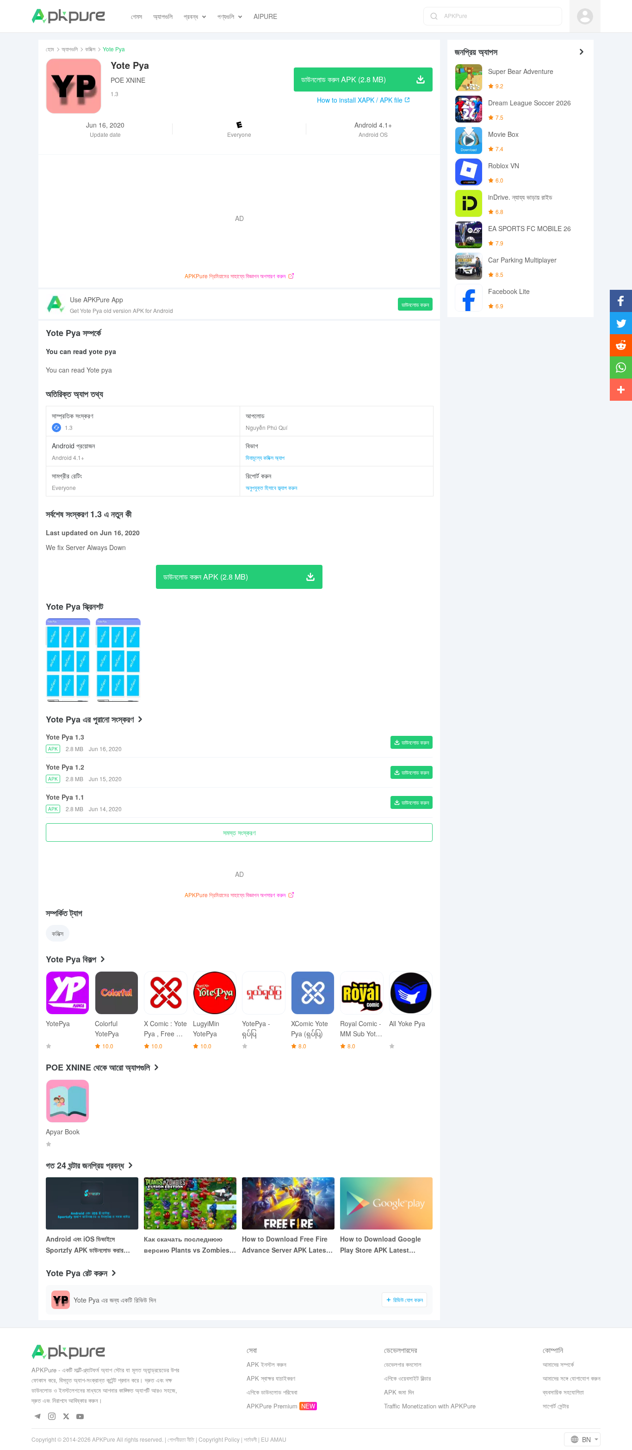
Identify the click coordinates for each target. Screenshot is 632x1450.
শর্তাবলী (250, 1439)
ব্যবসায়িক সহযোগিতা (563, 1392)
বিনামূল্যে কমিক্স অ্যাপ (265, 457)
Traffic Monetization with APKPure (430, 1405)
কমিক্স (90, 49)
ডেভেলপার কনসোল (402, 1364)
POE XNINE (128, 80)
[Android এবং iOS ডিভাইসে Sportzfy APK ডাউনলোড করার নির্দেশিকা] (92, 1203)
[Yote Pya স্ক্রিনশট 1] (118, 660)
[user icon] (585, 16)
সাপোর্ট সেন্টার (556, 1405)
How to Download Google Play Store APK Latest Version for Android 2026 (380, 1244)
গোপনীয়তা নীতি (180, 1439)
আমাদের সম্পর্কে (558, 1364)
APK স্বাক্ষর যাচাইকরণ (271, 1378)
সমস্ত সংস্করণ (239, 832)
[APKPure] (68, 16)
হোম (50, 49)
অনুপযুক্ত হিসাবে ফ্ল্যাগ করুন (271, 487)
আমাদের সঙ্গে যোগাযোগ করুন (572, 1378)
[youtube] (80, 1417)
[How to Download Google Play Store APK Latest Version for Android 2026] (386, 1203)
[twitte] (66, 1417)
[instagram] (51, 1417)
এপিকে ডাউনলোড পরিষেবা (272, 1392)
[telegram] (37, 1417)
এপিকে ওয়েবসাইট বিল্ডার (407, 1378)
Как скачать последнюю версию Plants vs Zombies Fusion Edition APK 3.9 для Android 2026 (187, 1244)
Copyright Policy (219, 1439)
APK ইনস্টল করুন (266, 1364)
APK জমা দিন (399, 1392)
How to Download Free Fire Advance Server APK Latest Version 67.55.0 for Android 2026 (285, 1244)
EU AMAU (273, 1439)
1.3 (69, 427)
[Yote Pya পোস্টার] (68, 660)
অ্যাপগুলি (70, 49)
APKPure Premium (272, 1405)
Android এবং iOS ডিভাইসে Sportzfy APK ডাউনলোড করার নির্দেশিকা (85, 1244)
